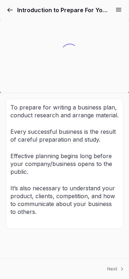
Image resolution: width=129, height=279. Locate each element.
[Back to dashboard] (10, 10)
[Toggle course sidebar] (118, 9)
